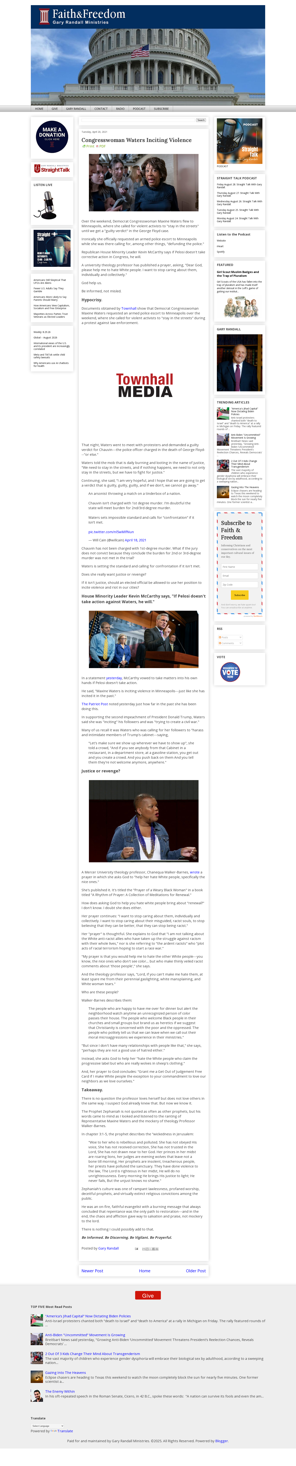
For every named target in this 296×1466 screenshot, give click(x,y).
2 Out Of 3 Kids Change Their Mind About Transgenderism (244, 463)
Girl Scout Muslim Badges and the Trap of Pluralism (238, 274)
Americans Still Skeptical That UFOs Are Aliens (50, 281)
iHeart (220, 246)
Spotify (221, 251)
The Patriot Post (95, 704)
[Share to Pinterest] (157, 1249)
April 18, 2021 (135, 540)
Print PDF (96, 146)
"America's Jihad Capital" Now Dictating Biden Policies (244, 411)
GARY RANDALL (76, 109)
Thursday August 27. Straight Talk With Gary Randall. (238, 194)
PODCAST (139, 109)
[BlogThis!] (147, 1249)
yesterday (114, 678)
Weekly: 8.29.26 (42, 332)
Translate (65, 1431)
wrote (195, 872)
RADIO (120, 109)
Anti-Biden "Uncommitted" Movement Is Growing (246, 436)
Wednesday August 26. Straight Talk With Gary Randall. (239, 203)
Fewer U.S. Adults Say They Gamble (49, 290)
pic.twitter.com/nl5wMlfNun (111, 532)
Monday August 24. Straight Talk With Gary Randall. (237, 220)
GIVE (55, 109)
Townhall (128, 308)
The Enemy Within (60, 1391)
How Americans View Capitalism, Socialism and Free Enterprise (52, 307)
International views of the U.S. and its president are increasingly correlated (52, 346)
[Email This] (144, 1249)
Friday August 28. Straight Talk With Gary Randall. (239, 186)
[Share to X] (150, 1249)
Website (221, 240)
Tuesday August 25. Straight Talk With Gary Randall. (238, 211)
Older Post (196, 1271)
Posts (224, 637)
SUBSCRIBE (161, 109)
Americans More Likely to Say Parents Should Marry (50, 298)
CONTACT (101, 109)
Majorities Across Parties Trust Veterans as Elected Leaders (51, 315)
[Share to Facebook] (153, 1249)
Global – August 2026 (45, 337)
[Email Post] (136, 1248)
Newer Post (92, 1271)
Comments (227, 643)
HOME (39, 109)
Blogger (221, 1441)
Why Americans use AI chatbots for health (51, 364)
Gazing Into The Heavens (245, 487)
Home (144, 1271)
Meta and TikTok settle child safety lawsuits (49, 356)
